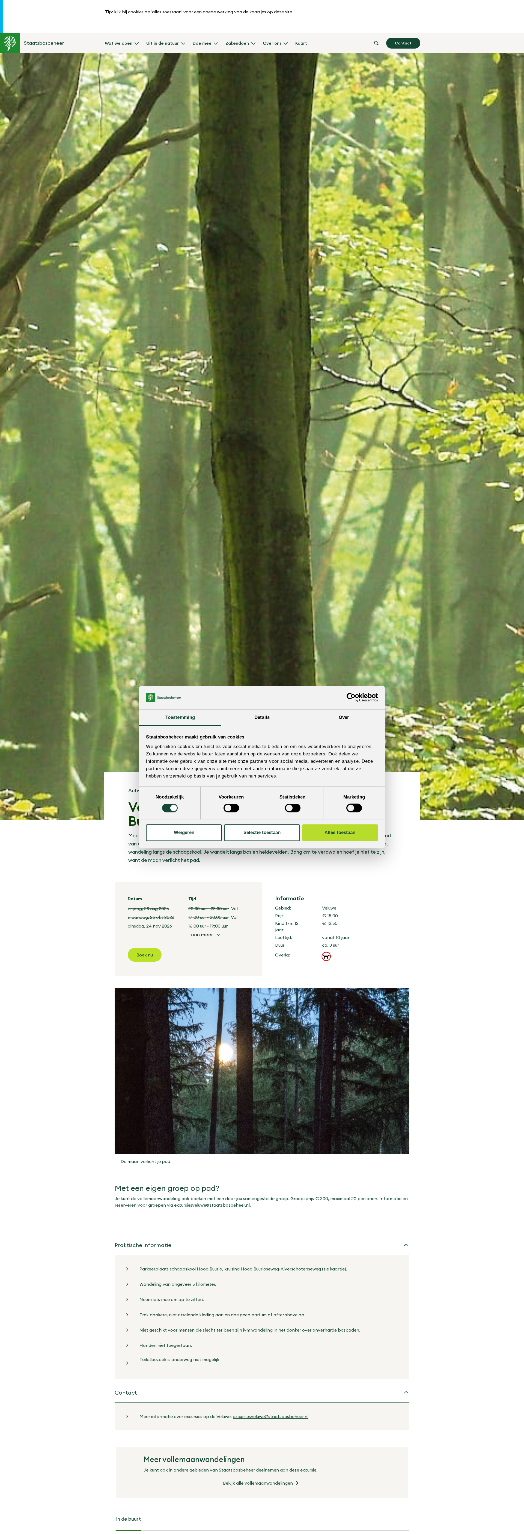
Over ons (272, 43)
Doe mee (202, 43)
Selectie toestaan (262, 832)
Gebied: (283, 908)
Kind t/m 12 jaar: (287, 926)
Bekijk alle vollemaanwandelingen (258, 1483)
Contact (403, 43)
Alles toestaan (339, 832)
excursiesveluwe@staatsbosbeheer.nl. (212, 1205)
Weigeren (184, 832)
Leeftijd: (283, 937)
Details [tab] (262, 717)
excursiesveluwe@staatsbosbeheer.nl (270, 1416)
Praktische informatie (143, 1245)
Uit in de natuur (162, 43)
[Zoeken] (376, 43)
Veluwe (329, 908)
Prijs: (279, 915)
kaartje (337, 1269)
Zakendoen (237, 43)
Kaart (301, 43)
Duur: (280, 945)
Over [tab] (344, 717)
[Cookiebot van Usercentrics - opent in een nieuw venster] (354, 697)
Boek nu (144, 955)
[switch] (231, 808)
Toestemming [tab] (180, 717)
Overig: (282, 955)
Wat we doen (118, 43)
